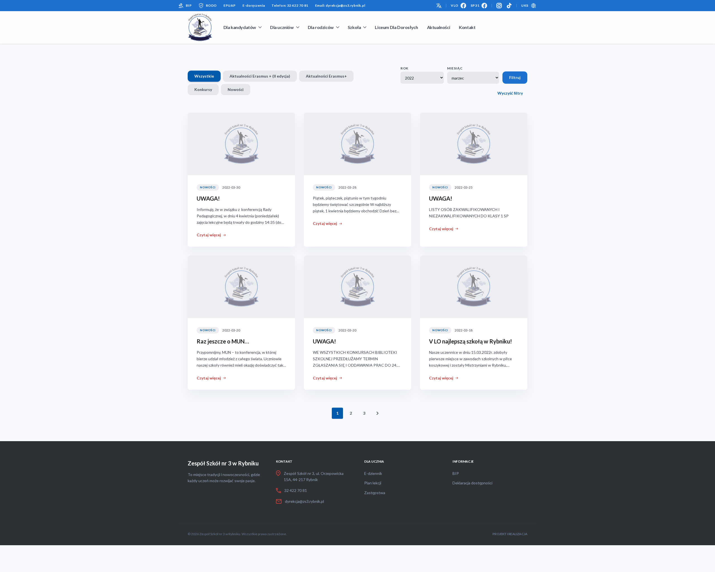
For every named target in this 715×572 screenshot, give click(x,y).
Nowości (236, 89)
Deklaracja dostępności (472, 482)
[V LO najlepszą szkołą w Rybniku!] (473, 287)
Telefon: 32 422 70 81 (289, 5)
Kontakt (467, 27)
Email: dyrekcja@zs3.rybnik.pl (340, 5)
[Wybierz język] (439, 5)
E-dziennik (373, 473)
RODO (211, 5)
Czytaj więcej (209, 234)
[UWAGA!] (241, 144)
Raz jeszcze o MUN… (223, 341)
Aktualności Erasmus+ (326, 76)
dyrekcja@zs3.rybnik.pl (304, 501)
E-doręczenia (253, 5)
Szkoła (354, 27)
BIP (189, 5)
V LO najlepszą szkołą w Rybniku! (470, 341)
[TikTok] (509, 5)
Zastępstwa (374, 492)
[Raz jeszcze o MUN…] (241, 287)
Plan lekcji (372, 482)
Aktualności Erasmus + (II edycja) (260, 76)
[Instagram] (499, 5)
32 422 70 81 (295, 490)
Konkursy (203, 89)
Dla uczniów (282, 27)
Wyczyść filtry (510, 93)
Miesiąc (455, 68)
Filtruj (515, 77)
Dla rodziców (321, 27)
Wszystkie (204, 76)
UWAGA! (208, 198)
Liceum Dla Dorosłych (396, 27)
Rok (404, 68)
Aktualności (438, 27)
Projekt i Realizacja (509, 534)
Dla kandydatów (239, 27)
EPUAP (229, 5)
